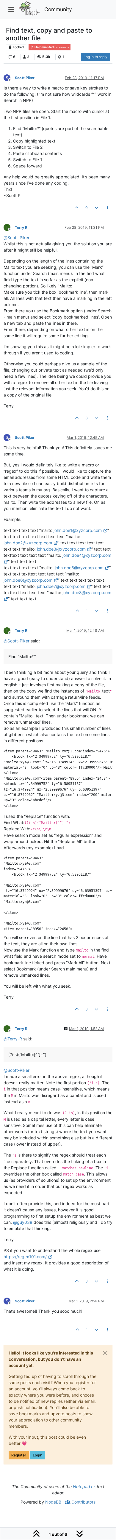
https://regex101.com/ (25, 1256)
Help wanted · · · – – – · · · (51, 47)
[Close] (105, 1353)
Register (18, 1455)
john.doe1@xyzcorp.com (78, 530)
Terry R (21, 227)
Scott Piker (25, 78)
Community (58, 9)
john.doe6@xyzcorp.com (28, 580)
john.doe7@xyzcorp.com (61, 586)
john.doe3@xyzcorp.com (61, 548)
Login (37, 1455)
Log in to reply (95, 57)
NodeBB (53, 1501)
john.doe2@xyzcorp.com (28, 542)
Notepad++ (84, 1486)
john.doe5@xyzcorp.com (79, 567)
